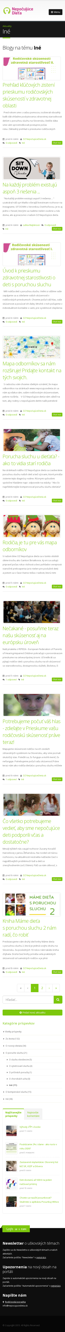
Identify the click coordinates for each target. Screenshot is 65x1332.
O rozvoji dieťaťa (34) (15, 1045)
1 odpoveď (11, 679)
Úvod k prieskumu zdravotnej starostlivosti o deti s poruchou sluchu (29, 277)
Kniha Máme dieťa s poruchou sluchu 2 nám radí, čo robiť (29, 927)
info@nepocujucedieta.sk (15, 1305)
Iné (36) (9, 1099)
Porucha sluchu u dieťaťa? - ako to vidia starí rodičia (31, 460)
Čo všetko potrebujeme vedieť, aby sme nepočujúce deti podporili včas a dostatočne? (31, 831)
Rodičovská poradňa (15, 1301)
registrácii (41, 1257)
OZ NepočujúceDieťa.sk (34, 139)
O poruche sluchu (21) (16, 1052)
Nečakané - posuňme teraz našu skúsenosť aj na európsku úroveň (30, 635)
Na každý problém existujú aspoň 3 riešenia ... (30, 188)
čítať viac (57, 142)
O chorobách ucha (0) (19, 1078)
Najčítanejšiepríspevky (13, 1114)
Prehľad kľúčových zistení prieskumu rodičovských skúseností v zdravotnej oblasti (29, 95)
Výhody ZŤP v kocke (30, 1126)
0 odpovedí (11, 142)
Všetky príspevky (13, 1031)
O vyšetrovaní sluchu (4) (20, 1066)
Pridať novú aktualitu (33, 1012)
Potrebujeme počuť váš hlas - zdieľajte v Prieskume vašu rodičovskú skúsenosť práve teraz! (31, 731)
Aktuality (7, 26)
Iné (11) (12, 1085)
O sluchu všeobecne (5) (20, 1059)
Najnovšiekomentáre (33, 1114)
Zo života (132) (12, 1038)
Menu (56, 12)
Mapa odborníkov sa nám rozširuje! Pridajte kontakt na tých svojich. (32, 370)
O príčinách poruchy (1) (20, 1072)
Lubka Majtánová (31, 225)
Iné (23, 142)
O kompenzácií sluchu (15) (18, 1091)
